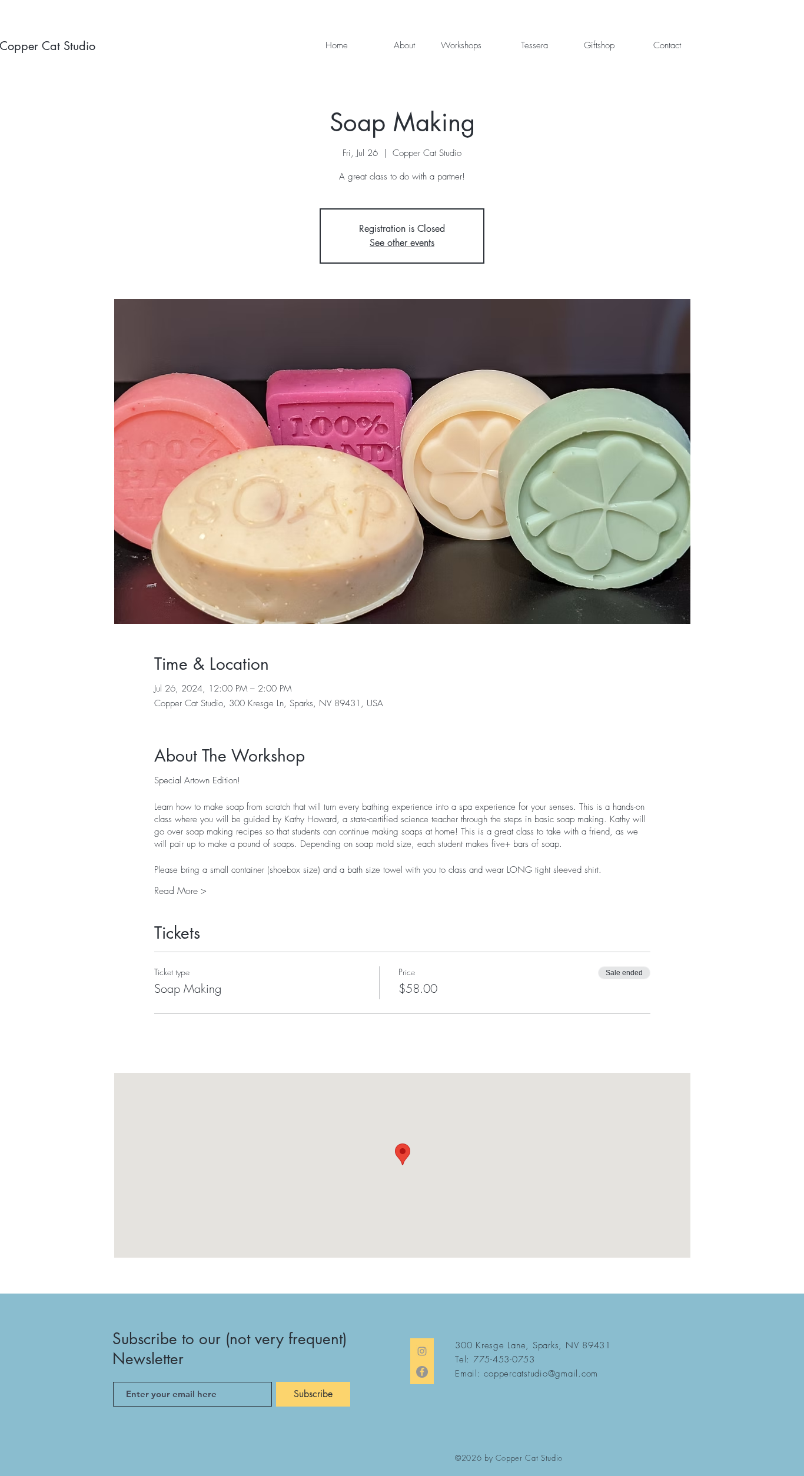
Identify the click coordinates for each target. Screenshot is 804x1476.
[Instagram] (422, 1351)
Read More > (180, 890)
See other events (402, 243)
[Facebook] (422, 1372)
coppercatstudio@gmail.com (541, 1373)
